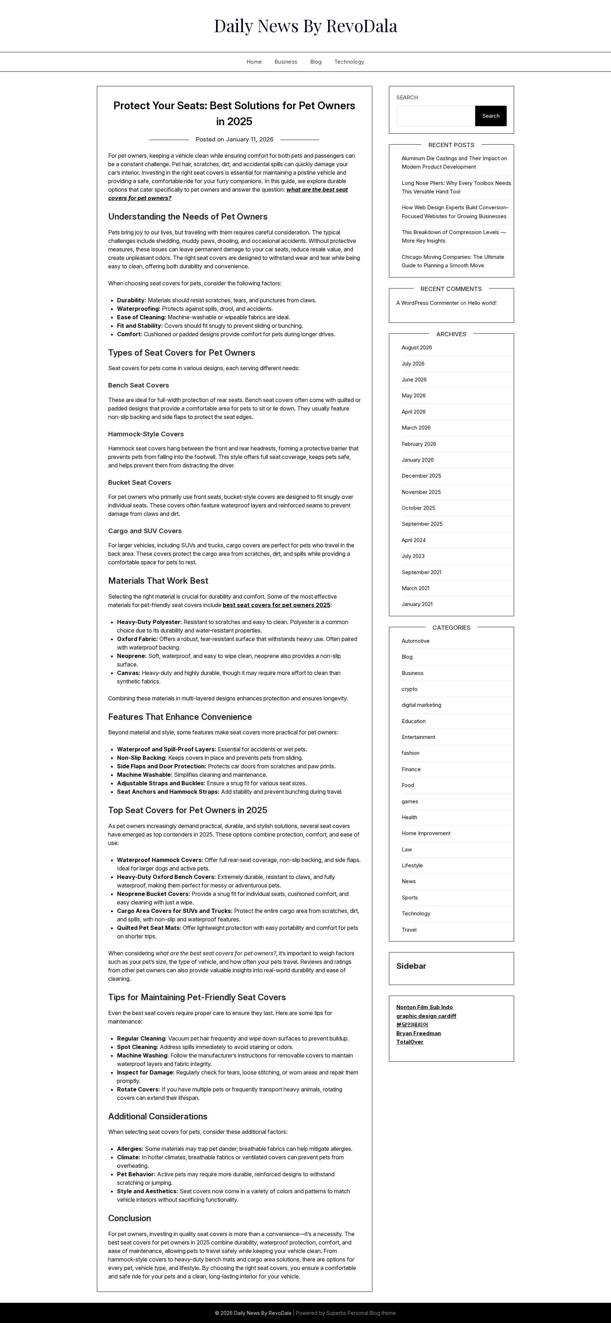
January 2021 (417, 604)
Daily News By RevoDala (305, 25)
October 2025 (418, 508)
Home (254, 61)
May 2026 (414, 395)
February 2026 (419, 444)
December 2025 (421, 475)
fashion (410, 753)
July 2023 (413, 556)
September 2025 (422, 523)
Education (414, 721)
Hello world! (482, 302)
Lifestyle (412, 865)
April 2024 (414, 540)
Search (407, 97)
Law (407, 849)
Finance (411, 769)
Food (408, 785)
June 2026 (414, 379)
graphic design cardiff (426, 1016)
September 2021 (421, 572)
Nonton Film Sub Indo (424, 1007)
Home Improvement (426, 833)
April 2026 (414, 411)
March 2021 (415, 588)
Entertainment (418, 737)
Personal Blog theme (372, 1313)
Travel (409, 929)
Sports (410, 897)
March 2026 (416, 427)
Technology (349, 61)
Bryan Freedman (418, 1033)
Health (409, 817)
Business (286, 61)
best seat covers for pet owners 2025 (276, 604)
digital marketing (421, 704)
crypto (410, 689)
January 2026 (418, 459)
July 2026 (413, 363)
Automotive (416, 640)
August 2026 (417, 347)
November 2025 (421, 492)
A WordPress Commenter (427, 302)
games (410, 801)
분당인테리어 (412, 1024)
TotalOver (410, 1041)
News (409, 881)
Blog (316, 61)
